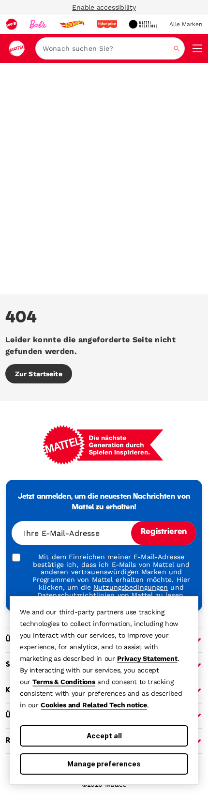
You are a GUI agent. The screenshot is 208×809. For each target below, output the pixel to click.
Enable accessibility (104, 7)
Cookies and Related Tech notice (94, 705)
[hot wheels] (72, 24)
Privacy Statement (147, 658)
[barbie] (38, 24)
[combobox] (110, 48)
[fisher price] (107, 24)
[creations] (143, 24)
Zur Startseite (38, 374)
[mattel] (11, 24)
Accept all (104, 736)
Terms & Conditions (63, 682)
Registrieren (164, 532)
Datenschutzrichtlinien (76, 595)
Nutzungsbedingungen (130, 587)
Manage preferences (104, 764)
